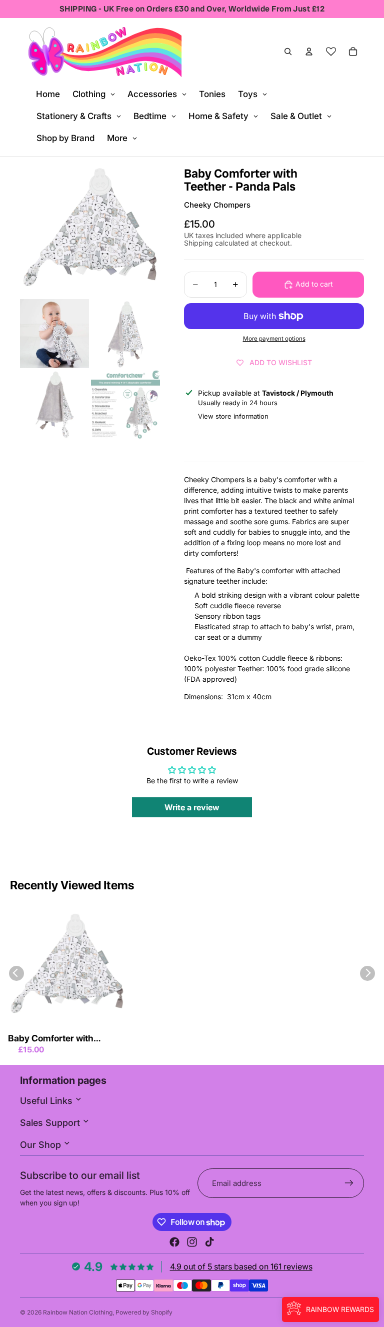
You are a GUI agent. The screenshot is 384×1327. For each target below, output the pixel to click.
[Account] (309, 52)
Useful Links (47, 1100)
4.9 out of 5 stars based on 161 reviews (241, 1266)
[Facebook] (174, 1242)
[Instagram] (192, 1242)
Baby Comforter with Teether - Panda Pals (51, 1039)
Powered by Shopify (144, 1312)
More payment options (274, 338)
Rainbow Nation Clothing (77, 1312)
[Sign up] (349, 1183)
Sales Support (51, 1122)
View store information (233, 416)
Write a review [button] (192, 807)
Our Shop (42, 1144)
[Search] (288, 52)
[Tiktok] (210, 1242)
